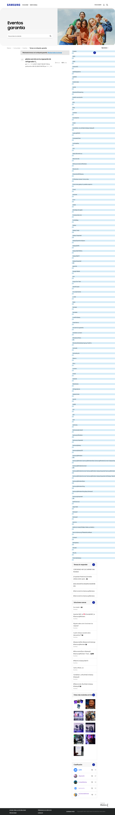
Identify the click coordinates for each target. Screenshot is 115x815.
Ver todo (84, 695)
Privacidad (13, 813)
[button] (79, 704)
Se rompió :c (77, 607)
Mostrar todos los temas (55, 52)
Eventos (75, 609)
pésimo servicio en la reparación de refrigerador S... (38, 60)
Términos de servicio (45, 810)
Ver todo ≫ (84, 564)
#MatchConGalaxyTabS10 (80, 661)
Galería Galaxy (33, 5)
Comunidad (25, 5)
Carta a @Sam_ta (78, 668)
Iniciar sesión (98, 5)
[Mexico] (13, 5)
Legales (40, 813)
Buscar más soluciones (84, 602)
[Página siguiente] (94, 52)
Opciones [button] (104, 48)
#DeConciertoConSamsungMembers (84, 591)
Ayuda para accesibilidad (18, 810)
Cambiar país (70, 811)
